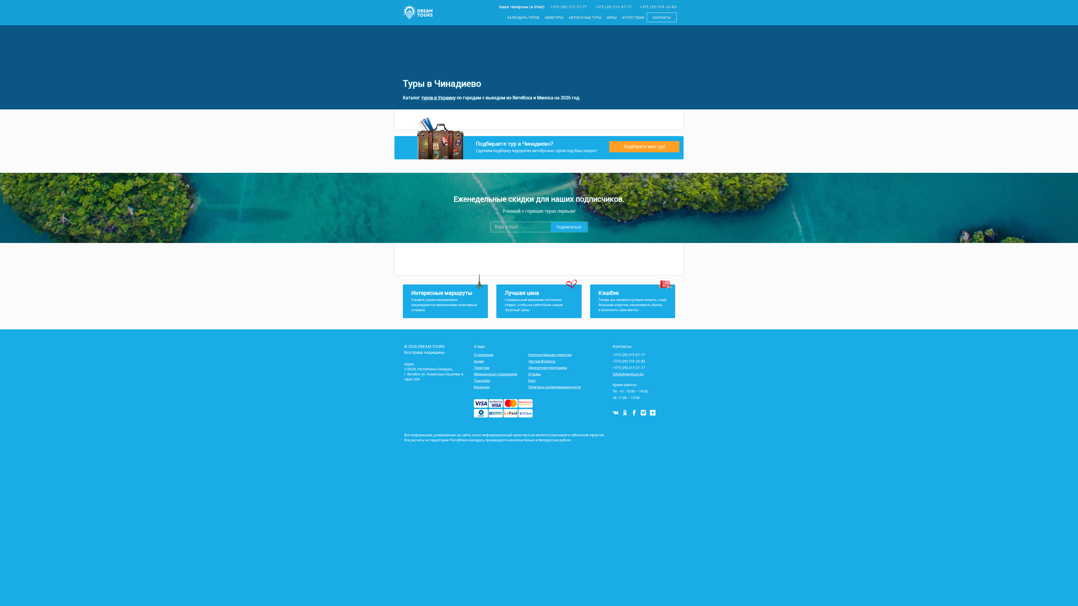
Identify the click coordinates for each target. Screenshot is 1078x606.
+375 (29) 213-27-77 (569, 6)
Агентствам (633, 17)
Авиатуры (554, 17)
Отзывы (534, 374)
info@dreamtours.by (628, 374)
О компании (483, 354)
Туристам (481, 367)
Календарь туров (523, 17)
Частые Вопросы (541, 361)
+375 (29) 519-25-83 (658, 6)
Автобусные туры (585, 17)
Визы (611, 17)
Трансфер (482, 380)
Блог (532, 380)
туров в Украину (438, 98)
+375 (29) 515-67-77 (614, 6)
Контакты (662, 17)
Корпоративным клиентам (550, 354)
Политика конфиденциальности (554, 387)
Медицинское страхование (495, 374)
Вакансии (482, 387)
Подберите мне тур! (644, 146)
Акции (479, 361)
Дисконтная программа (547, 367)
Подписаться (569, 226)
